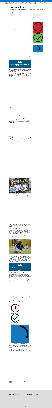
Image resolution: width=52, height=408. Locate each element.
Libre (36, 395)
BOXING (11, 3)
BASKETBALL (6, 3)
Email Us (18, 397)
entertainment (28, 2)
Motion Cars (37, 400)
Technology (9, 399)
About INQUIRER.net (29, 395)
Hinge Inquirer (37, 396)
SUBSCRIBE (41, 48)
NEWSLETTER (45, 3)
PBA (30, 3)
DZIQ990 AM (37, 399)
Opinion (9, 401)
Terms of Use (22, 343)
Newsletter (18, 400)
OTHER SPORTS (26, 3)
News (6, 2)
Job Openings (19, 401)
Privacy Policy (38, 52)
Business (9, 400)
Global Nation (9, 402)
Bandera (37, 397)
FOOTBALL (21, 3)
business (17, 2)
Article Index (28, 400)
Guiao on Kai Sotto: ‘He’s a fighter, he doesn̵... (15, 381)
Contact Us (18, 399)
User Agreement (28, 397)
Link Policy (28, 398)
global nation (11, 2)
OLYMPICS (40, 3)
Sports (35, 17)
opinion (45, 2)
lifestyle (22, 2)
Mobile (18, 395)
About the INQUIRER (29, 396)
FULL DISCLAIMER (20, 387)
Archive (18, 398)
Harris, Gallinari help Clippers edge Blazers (27, 381)
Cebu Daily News (38, 398)
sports (41, 2)
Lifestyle (9, 398)
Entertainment (10, 397)
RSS (17, 396)
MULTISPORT (35, 3)
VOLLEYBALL (16, 3)
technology (35, 2)
